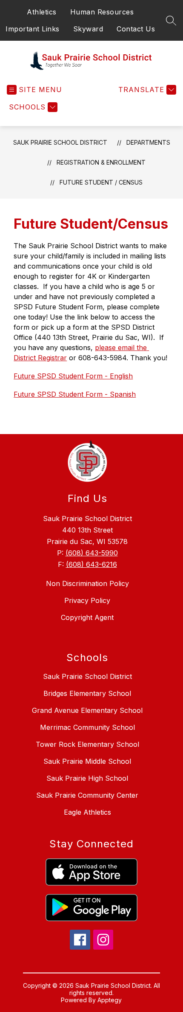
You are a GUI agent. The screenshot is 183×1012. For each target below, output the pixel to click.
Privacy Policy (87, 600)
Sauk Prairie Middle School (87, 761)
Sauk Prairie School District (60, 142)
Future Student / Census (101, 182)
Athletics (42, 12)
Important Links (33, 29)
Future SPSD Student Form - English (73, 376)
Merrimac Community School (87, 727)
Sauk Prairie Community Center (87, 795)
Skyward (88, 29)
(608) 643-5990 (92, 553)
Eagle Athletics (87, 812)
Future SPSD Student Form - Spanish (75, 394)
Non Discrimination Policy (87, 583)
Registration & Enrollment (101, 162)
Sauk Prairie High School (87, 778)
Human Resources (102, 12)
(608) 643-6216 (91, 564)
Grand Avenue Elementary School (87, 710)
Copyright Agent (87, 617)
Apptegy (109, 1000)
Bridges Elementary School (87, 693)
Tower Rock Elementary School (87, 744)
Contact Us (136, 29)
